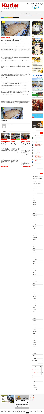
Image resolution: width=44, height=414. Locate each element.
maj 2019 (34, 355)
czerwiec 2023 (34, 265)
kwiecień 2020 (34, 335)
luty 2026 (34, 206)
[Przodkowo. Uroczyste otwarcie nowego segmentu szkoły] (5, 136)
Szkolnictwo (38, 14)
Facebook (34, 169)
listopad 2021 (34, 300)
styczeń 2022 (34, 296)
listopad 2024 (34, 233)
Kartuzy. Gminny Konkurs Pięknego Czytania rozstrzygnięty (15, 143)
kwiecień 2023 (34, 268)
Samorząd (33, 14)
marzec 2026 (34, 204)
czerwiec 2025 (34, 220)
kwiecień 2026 (34, 202)
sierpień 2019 (34, 349)
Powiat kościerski (16, 13)
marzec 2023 (34, 270)
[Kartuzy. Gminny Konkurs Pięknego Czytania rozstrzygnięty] (15, 136)
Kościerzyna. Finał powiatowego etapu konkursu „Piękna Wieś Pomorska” (38, 156)
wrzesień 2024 (35, 237)
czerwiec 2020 (34, 331)
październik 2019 (35, 346)
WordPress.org (35, 389)
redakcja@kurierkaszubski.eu (33, 400)
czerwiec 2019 (34, 353)
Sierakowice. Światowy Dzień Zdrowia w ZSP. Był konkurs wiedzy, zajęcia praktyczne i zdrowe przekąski (25, 144)
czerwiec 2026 (34, 198)
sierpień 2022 (34, 283)
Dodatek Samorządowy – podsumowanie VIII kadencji (17, 14)
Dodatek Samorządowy (23, 13)
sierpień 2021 (34, 305)
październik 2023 (35, 257)
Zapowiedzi (35, 13)
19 (35, 372)
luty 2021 (34, 316)
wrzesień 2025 (35, 215)
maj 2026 (34, 200)
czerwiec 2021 (34, 309)
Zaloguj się (34, 383)
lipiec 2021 (34, 307)
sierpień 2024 (34, 239)
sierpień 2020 (34, 327)
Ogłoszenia (39, 13)
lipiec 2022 (34, 285)
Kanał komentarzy (35, 387)
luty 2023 (34, 272)
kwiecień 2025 (34, 224)
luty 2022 (34, 294)
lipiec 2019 (34, 351)
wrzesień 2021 (35, 303)
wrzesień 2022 (35, 281)
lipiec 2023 (34, 263)
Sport (30, 14)
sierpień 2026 (34, 195)
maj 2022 (34, 289)
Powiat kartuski (9, 13)
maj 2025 (34, 222)
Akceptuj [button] (27, 412)
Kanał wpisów (34, 385)
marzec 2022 (34, 292)
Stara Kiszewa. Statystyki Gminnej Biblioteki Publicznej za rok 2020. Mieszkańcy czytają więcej (5, 166)
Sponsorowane (16, 16)
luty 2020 (34, 338)
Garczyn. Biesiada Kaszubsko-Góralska (38, 181)
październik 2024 (35, 235)
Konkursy (6, 16)
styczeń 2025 (34, 230)
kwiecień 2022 (34, 290)
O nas (7, 14)
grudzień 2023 (34, 254)
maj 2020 (34, 333)
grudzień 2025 (34, 209)
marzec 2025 (34, 226)
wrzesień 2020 (35, 325)
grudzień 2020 (34, 320)
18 (34, 372)
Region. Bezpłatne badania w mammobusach (36, 187)
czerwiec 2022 (34, 287)
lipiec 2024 (34, 241)
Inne (2, 16)
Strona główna (4, 13)
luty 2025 (34, 228)
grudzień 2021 (34, 298)
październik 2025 (35, 213)
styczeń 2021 (34, 318)
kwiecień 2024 (34, 246)
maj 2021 (34, 311)
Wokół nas (3, 14)
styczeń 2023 (34, 274)
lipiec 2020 (34, 329)
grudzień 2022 (34, 276)
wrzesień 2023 (35, 259)
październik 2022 (35, 279)
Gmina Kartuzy (13, 139)
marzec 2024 (34, 248)
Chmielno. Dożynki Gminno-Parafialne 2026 (37, 179)
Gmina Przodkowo (3, 139)
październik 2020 (35, 324)
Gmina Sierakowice (23, 139)
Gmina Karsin (3, 37)
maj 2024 (34, 244)
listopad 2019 (34, 344)
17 (32, 372)
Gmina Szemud (30, 13)
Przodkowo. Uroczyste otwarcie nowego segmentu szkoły (5, 143)
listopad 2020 (34, 322)
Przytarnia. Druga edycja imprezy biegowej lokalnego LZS (38, 138)
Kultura (27, 14)
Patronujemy (10, 16)
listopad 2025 (34, 211)
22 (40, 372)
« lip (32, 377)
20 (37, 372)
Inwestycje (2, 141)
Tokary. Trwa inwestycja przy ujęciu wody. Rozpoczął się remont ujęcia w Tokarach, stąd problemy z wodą (27, 166)
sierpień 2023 (34, 261)
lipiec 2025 (34, 219)
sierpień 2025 (34, 217)
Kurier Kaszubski (8, 41)
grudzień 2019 (34, 342)
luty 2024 (34, 250)
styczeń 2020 (34, 340)
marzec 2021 (34, 314)
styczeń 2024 (34, 252)
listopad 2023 (34, 255)
